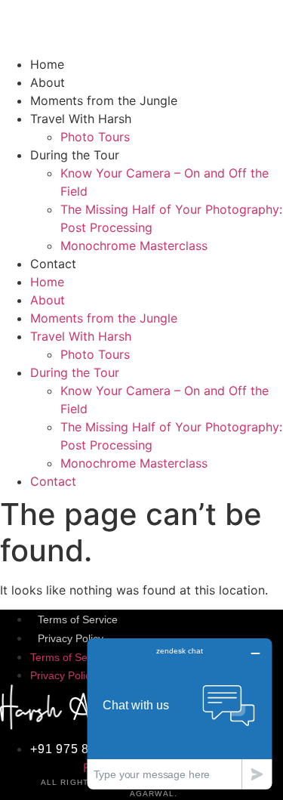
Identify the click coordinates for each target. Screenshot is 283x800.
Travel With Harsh (80, 118)
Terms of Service (78, 619)
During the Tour (74, 154)
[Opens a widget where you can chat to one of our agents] (180, 713)
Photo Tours (95, 136)
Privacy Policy (70, 638)
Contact (53, 263)
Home (47, 64)
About (47, 82)
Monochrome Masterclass (134, 245)
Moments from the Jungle (103, 100)
